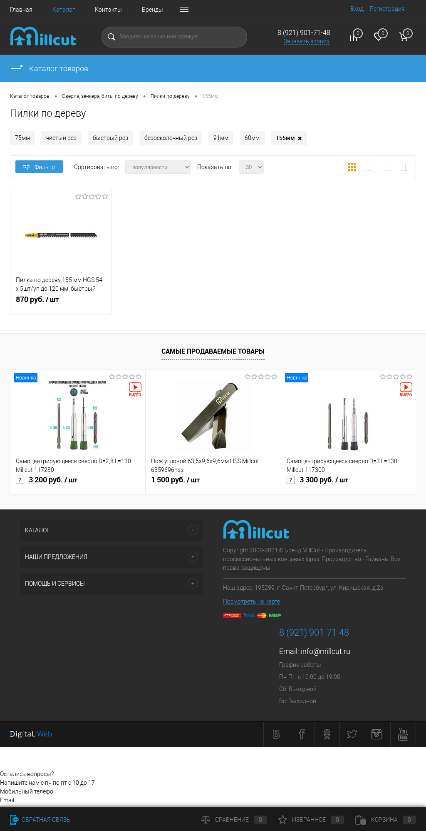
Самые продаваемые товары (213, 351)
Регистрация (387, 8)
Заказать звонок (306, 41)
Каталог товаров (57, 68)
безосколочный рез (170, 138)
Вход (357, 8)
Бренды (152, 9)
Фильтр (45, 167)
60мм (252, 138)
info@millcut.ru (325, 651)
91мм (220, 138)
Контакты (108, 9)
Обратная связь (45, 819)
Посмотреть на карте (251, 601)
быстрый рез (110, 138)
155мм (289, 138)
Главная (21, 9)
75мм (22, 138)
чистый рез (61, 138)
